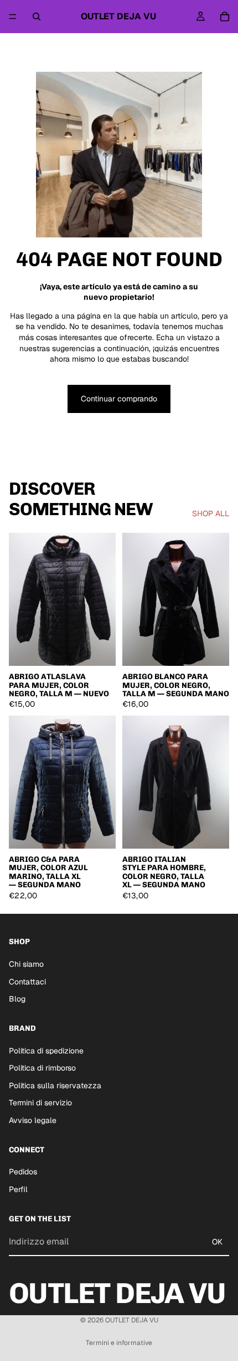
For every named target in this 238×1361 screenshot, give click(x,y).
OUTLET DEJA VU (131, 1320)
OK (217, 1242)
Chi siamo (26, 964)
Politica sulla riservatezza (55, 1085)
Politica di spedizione (46, 1051)
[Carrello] (225, 16)
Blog (17, 999)
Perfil (18, 1189)
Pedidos (23, 1172)
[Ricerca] (36, 16)
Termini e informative (119, 1342)
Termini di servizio (40, 1103)
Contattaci (27, 982)
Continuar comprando (119, 399)
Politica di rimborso (42, 1068)
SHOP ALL (210, 513)
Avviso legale (32, 1120)
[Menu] (12, 16)
